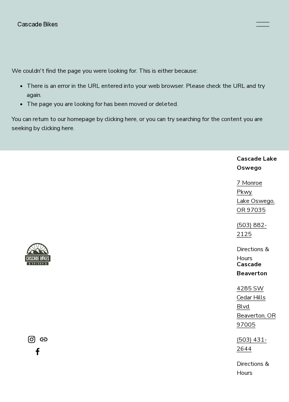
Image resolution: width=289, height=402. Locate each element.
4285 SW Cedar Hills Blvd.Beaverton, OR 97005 (256, 306)
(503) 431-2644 (252, 344)
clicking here (121, 119)
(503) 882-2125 (252, 229)
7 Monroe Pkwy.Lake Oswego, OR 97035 (256, 196)
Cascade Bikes (37, 24)
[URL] (43, 339)
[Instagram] (31, 339)
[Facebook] (37, 351)
